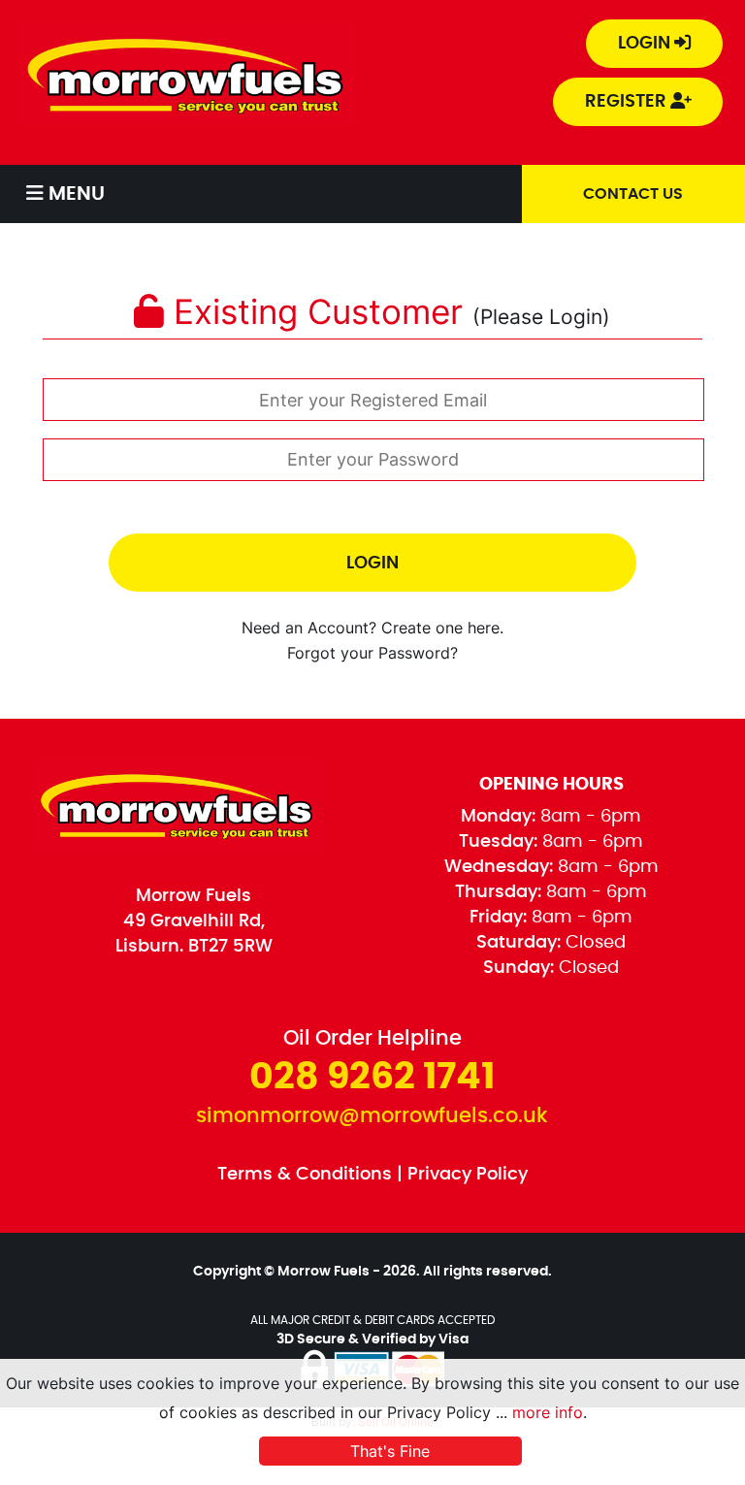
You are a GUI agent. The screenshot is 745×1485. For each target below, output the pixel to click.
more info (547, 1412)
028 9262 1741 (372, 1077)
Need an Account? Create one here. (372, 628)
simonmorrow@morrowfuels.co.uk (372, 1116)
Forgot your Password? (372, 653)
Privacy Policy (467, 1174)
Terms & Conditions (304, 1174)
